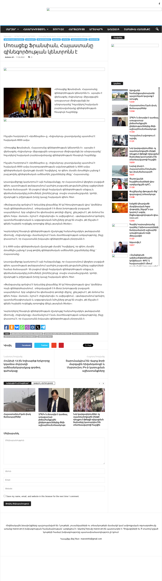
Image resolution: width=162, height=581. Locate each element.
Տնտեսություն (44, 39)
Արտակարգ (96, 29)
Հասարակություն (34, 29)
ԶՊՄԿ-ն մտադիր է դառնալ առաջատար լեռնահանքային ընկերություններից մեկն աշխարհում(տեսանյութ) (52, 419)
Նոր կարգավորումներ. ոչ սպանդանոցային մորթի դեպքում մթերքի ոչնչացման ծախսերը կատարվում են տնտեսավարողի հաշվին (88, 419)
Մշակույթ (94, 39)
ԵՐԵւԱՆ (66, 39)
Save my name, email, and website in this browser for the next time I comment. (42, 496)
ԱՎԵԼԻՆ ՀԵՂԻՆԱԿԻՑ (43, 383)
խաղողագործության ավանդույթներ (20, 336)
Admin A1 (9, 57)
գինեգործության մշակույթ (85, 334)
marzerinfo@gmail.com (91, 539)
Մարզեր (11, 29)
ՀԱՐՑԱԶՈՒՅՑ (77, 29)
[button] (157, 29)
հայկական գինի (45, 336)
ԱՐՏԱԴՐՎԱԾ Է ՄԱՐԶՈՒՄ (14, 39)
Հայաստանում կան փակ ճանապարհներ (17, 415)
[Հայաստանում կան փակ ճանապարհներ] (19, 400)
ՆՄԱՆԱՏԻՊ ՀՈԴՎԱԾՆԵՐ (17, 383)
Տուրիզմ (58, 29)
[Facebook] (159, 4)
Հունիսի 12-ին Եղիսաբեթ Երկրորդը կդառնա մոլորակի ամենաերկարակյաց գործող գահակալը (27, 365)
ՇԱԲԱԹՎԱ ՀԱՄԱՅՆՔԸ (137, 29)
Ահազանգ (113, 29)
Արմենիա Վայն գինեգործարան (57, 334)
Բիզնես (56, 39)
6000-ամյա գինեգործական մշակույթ (27, 334)
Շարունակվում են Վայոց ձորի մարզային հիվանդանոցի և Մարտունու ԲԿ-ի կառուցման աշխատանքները (85, 365)
